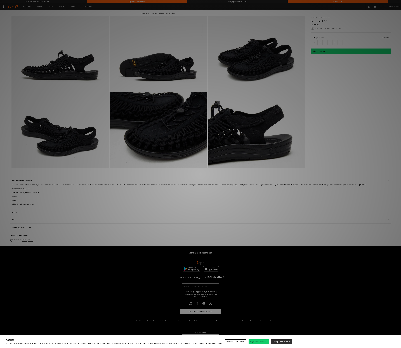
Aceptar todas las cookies (258, 342)
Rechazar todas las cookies (235, 342)
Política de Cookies (216, 343)
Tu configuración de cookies (281, 342)
